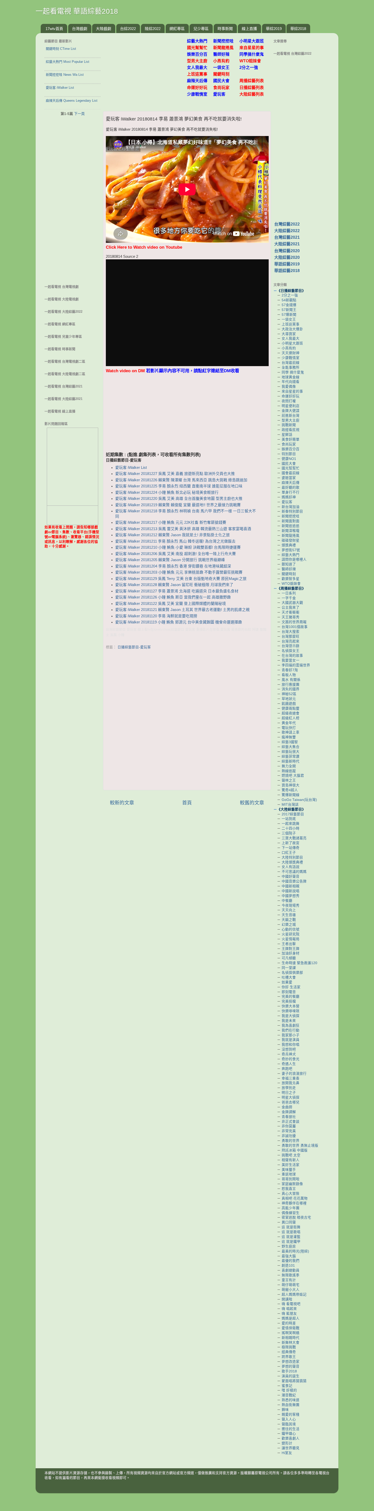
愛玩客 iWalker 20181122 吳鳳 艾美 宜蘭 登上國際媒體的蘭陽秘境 (170, 604)
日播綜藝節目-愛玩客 (134, 647)
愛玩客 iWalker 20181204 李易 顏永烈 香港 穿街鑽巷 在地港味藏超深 (173, 566)
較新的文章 (122, 802)
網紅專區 (177, 28)
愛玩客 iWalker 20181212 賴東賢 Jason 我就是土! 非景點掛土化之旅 (172, 535)
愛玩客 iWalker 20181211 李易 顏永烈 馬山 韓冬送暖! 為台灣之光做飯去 (175, 541)
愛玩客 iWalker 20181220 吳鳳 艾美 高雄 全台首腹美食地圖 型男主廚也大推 (178, 499)
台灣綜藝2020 (287, 251)
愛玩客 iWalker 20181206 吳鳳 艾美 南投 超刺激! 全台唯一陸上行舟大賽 (175, 554)
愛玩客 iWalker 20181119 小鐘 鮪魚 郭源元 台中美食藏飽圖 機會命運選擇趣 (178, 622)
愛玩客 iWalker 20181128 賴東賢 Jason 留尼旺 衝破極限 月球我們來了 (174, 585)
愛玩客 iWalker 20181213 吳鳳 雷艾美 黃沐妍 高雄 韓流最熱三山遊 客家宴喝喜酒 (183, 529)
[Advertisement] (147, 69)
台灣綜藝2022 (287, 224)
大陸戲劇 (103, 28)
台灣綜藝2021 (287, 237)
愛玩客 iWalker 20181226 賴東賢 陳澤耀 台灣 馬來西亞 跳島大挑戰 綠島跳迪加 (181, 480)
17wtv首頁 (54, 28)
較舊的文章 (252, 802)
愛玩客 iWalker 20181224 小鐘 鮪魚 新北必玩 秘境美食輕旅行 (167, 492)
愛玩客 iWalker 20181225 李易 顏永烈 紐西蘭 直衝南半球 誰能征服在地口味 (178, 486)
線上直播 (249, 28)
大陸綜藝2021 (287, 244)
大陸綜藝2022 (287, 231)
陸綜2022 (153, 28)
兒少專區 (201, 28)
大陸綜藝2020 (287, 257)
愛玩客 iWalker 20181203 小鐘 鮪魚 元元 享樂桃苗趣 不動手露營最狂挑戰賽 (178, 572)
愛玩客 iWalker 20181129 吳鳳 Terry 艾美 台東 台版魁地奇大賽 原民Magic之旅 (181, 579)
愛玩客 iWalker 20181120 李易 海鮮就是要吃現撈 (156, 616)
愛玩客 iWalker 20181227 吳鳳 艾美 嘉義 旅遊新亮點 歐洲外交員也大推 (175, 474)
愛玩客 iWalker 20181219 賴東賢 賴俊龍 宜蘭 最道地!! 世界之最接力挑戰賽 (178, 505)
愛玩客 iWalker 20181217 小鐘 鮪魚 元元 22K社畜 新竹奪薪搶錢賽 (170, 522)
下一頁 (79, 114)
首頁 (187, 802)
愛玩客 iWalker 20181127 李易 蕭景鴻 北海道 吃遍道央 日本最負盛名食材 (176, 591)
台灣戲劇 (79, 28)
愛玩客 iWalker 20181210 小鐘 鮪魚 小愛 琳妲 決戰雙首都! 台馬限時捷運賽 (178, 547)
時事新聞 (225, 28)
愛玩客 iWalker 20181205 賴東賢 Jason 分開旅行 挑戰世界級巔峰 (170, 560)
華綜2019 (274, 28)
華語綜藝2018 (287, 270)
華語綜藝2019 (287, 264)
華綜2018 (298, 28)
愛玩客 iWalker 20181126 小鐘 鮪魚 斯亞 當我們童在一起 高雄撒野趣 (173, 597)
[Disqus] (187, 721)
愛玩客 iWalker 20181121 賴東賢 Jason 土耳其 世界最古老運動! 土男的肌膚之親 (182, 610)
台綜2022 (128, 28)
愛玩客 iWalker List (131, 468)
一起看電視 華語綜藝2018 (77, 11)
